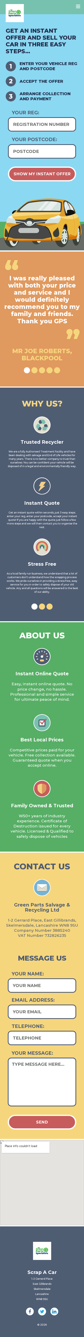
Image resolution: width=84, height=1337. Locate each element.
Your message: (32, 1053)
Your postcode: (34, 139)
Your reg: (25, 112)
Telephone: (28, 1026)
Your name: (28, 973)
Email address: (33, 1000)
